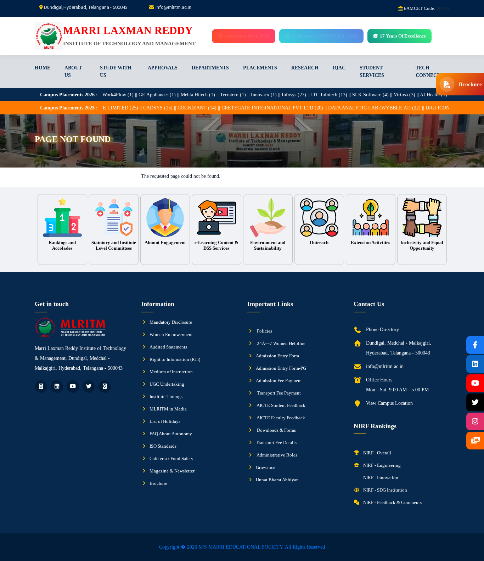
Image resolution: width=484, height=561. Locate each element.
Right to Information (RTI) (175, 359)
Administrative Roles (276, 455)
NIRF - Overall (376, 452)
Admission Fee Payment (279, 380)
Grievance (265, 467)
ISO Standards (163, 446)
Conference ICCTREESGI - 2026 (324, 36)
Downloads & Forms (276, 430)
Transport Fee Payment (278, 393)
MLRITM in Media (168, 409)
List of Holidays (165, 421)
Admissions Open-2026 (246, 36)
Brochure (158, 483)
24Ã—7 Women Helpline (280, 343)
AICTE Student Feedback (280, 405)
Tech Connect (428, 71)
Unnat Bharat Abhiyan (277, 479)
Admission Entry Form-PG (281, 368)
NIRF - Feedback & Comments (392, 502)
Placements (260, 67)
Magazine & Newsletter (172, 471)
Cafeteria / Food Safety (171, 458)
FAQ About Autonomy (171, 433)
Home (42, 67)
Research (305, 67)
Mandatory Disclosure (171, 322)
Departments (210, 67)
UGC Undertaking (167, 384)
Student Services (372, 71)
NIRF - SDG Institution (384, 490)
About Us (73, 71)
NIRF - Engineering (381, 465)
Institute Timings (166, 396)
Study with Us (115, 71)
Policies (264, 331)
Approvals (163, 67)
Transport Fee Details (276, 442)
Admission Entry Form (277, 355)
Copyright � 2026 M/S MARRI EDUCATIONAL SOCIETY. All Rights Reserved (242, 547)
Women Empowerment (171, 334)
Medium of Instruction (171, 371)
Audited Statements (168, 347)
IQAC (339, 67)
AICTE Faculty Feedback (280, 417)
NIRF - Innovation (380, 477)
